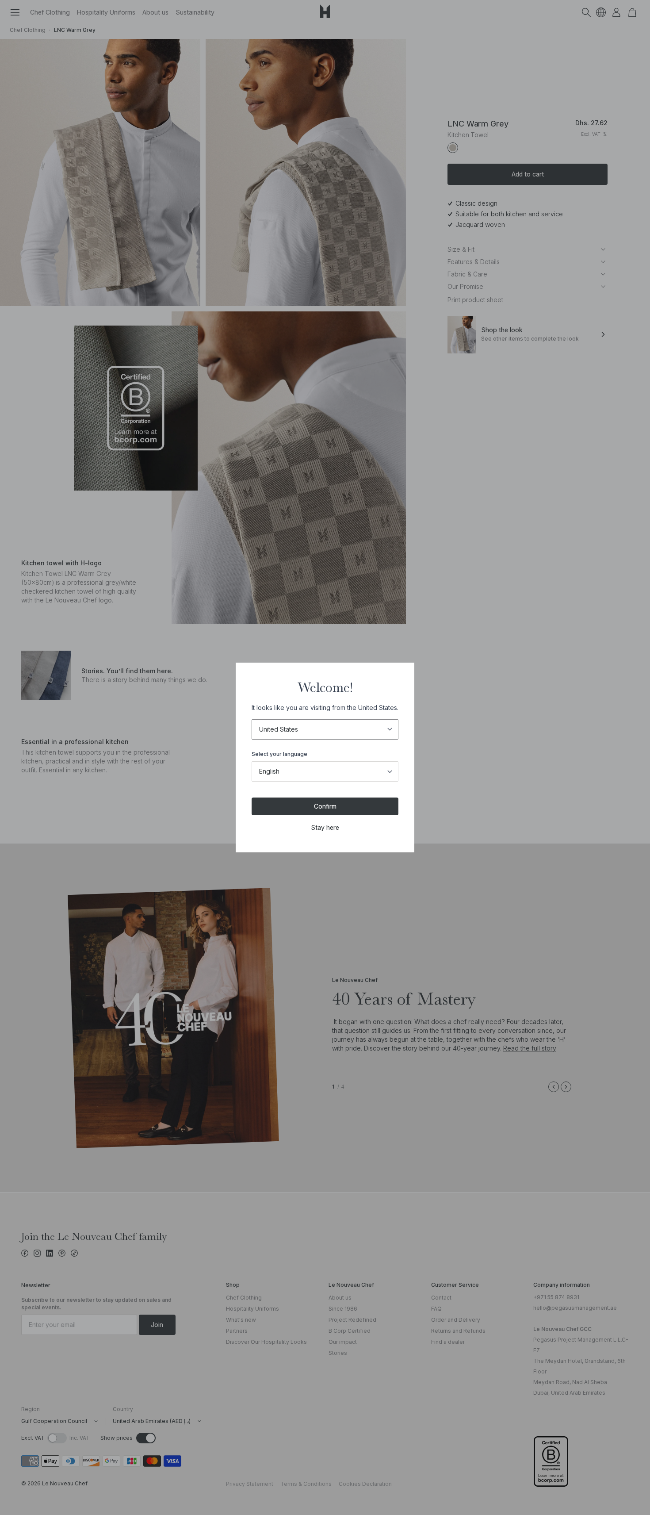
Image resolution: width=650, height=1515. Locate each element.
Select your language (279, 754)
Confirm (325, 806)
